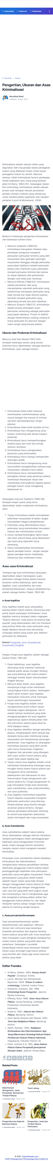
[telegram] (25, 1058)
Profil (7, 1159)
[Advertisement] (26, 46)
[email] (30, 1058)
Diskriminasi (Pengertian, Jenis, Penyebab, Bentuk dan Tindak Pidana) (13, 1092)
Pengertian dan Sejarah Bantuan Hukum (13, 1122)
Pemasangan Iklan (31, 1159)
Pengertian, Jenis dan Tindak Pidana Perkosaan (38, 1124)
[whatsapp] (19, 1058)
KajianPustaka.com (30, 1156)
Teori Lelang (33, 1088)
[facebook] (9, 1058)
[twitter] (14, 1058)
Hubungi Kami (17, 1159)
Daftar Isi (44, 1159)
